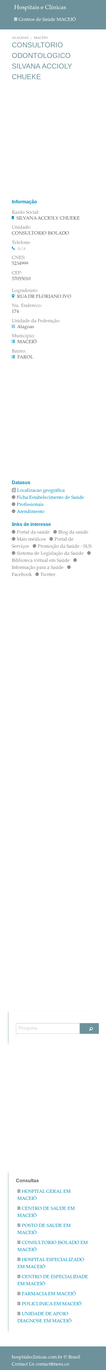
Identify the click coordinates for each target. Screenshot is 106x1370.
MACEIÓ (41, 38)
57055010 (21, 279)
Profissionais (30, 504)
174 (15, 311)
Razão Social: (25, 212)
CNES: (18, 257)
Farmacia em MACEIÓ (49, 1294)
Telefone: (21, 242)
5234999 (20, 263)
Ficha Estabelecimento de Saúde (50, 497)
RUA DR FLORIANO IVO (44, 296)
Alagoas (20, 38)
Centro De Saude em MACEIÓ (46, 1212)
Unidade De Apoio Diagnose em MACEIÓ (44, 1317)
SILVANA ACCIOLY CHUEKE (48, 218)
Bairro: (19, 351)
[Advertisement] (53, 140)
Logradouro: (25, 290)
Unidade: (21, 227)
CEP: (17, 273)
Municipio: (23, 336)
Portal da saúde (33, 532)
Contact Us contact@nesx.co (40, 1364)
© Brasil (46, 1357)
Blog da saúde (73, 532)
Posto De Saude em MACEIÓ (44, 1229)
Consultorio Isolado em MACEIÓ (52, 1246)
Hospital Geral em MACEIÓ (44, 1195)
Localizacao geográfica (41, 490)
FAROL (25, 357)
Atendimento (30, 511)
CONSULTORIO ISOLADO (40, 233)
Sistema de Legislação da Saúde (50, 553)
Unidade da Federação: (36, 321)
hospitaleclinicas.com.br (37, 1357)
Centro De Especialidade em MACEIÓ (52, 1280)
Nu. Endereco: (27, 305)
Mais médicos (31, 539)
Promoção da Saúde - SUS (65, 546)
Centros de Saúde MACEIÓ (47, 19)
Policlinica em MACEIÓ (52, 1304)
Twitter (47, 574)
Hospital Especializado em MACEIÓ (50, 1263)
